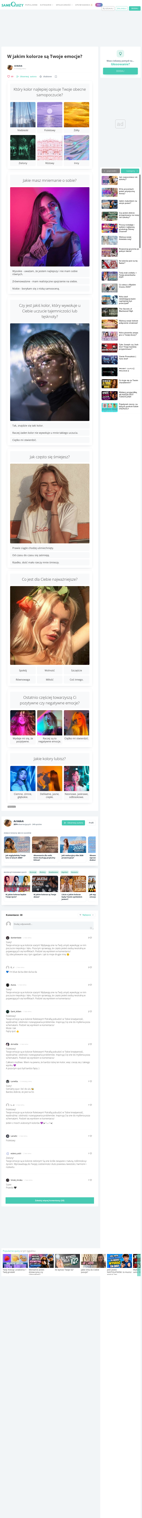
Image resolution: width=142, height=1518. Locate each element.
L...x (12, 1105)
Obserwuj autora (75, 823)
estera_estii (16, 1153)
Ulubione (47, 76)
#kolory (42, 872)
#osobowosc (53, 872)
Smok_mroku (16, 1180)
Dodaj (134, 8)
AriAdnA (18, 66)
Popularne (31, 5)
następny (130, 170)
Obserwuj (28, 76)
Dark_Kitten (16, 1011)
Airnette (14, 1044)
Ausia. (13, 984)
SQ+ (99, 5)
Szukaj (109, 8)
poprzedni (111, 170)
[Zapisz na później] (55, 76)
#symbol (64, 872)
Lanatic (14, 1136)
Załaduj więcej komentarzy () (49, 1200)
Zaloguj (121, 8)
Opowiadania (83, 5)
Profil (91, 823)
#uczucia (74, 872)
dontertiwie (16, 937)
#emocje (33, 872)
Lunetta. (14, 1081)
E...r (12, 967)
